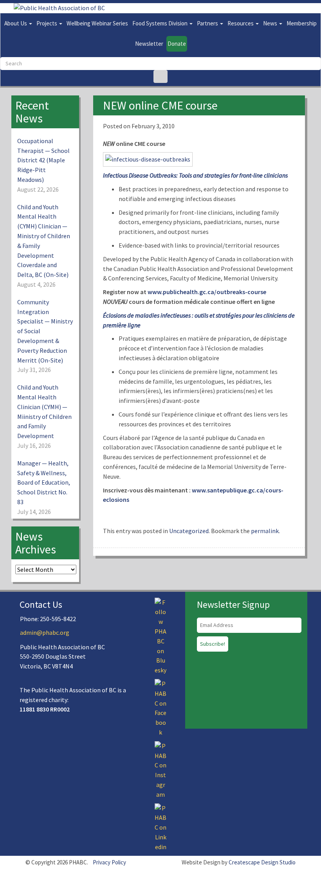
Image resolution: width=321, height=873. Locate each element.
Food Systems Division (160, 23)
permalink (265, 531)
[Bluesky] (160, 635)
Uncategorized (189, 531)
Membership (302, 23)
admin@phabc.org (44, 632)
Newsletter (149, 43)
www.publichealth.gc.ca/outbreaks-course (207, 292)
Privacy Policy (109, 862)
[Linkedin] (160, 827)
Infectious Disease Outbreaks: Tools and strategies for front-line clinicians (195, 175)
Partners (208, 23)
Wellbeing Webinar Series (97, 23)
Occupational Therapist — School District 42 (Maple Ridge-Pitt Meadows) (43, 160)
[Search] (160, 76)
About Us (16, 23)
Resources (241, 23)
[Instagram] (160, 769)
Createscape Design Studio (262, 862)
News (270, 23)
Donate (177, 43)
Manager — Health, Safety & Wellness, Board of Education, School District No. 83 (43, 482)
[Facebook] (160, 707)
